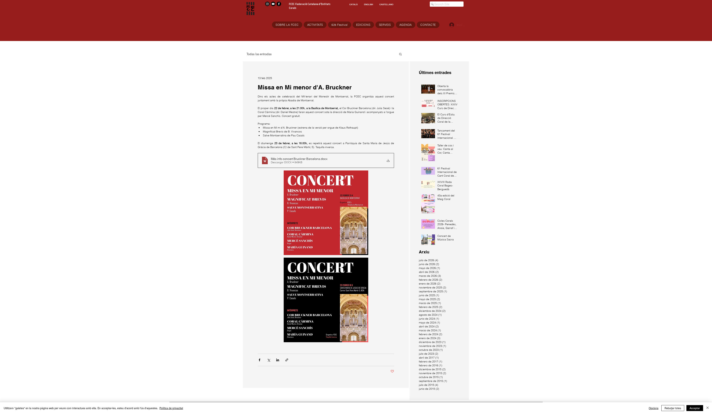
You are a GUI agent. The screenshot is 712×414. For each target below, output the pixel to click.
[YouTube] (273, 4)
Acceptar (695, 408)
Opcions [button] (653, 408)
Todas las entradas (259, 54)
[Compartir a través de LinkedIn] (277, 360)
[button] (400, 53)
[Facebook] (279, 4)
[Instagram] (267, 4)
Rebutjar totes (673, 408)
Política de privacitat (171, 408)
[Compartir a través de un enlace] (287, 360)
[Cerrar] (707, 408)
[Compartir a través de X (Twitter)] (268, 360)
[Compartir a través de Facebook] (259, 360)
